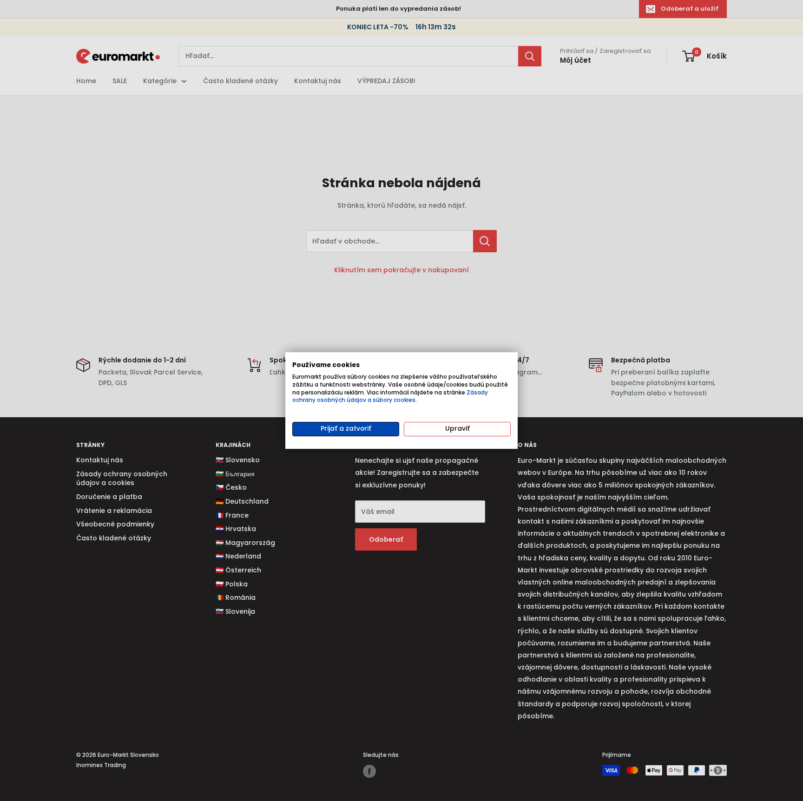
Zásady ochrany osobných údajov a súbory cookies (390, 396)
